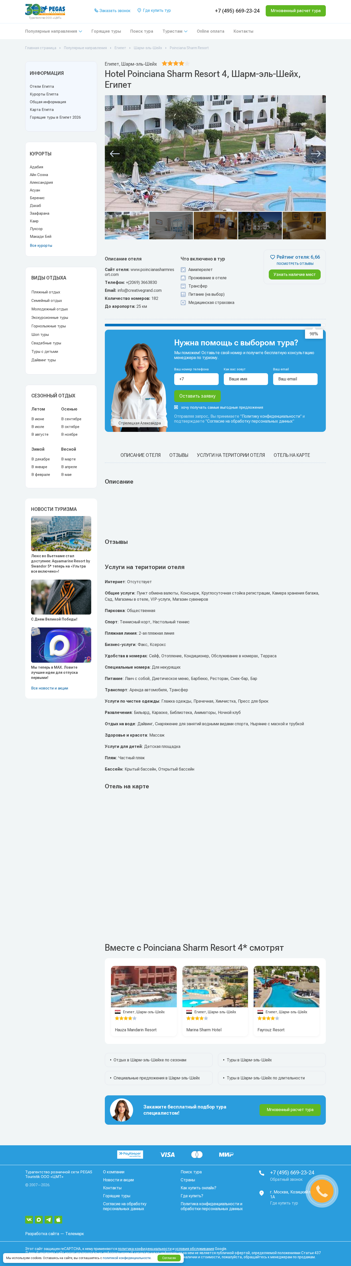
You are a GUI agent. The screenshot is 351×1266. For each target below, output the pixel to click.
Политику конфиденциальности (271, 416)
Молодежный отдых (49, 309)
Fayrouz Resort (270, 1029)
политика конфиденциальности (145, 1249)
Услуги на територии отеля (231, 455)
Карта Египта (42, 109)
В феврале (40, 474)
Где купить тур (156, 10)
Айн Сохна (39, 174)
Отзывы (178, 455)
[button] (115, 154)
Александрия (41, 182)
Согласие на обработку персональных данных (250, 421)
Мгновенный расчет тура (290, 1109)
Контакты (243, 31)
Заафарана (39, 213)
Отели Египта (42, 86)
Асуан (35, 190)
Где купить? (192, 1195)
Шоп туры (40, 334)
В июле (37, 426)
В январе (39, 467)
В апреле (69, 467)
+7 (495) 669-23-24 (237, 10)
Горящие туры (106, 31)
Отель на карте (292, 455)
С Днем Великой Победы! (54, 619)
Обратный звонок (286, 1179)
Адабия (36, 167)
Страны (188, 1179)
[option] (144, 986)
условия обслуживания (194, 1249)
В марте (68, 459)
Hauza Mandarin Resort (135, 1029)
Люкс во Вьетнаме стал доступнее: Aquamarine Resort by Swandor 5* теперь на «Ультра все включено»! (60, 563)
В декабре (40, 459)
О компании (113, 1171)
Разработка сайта (42, 1233)
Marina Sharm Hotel (203, 1029)
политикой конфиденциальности (127, 1258)
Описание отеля (141, 455)
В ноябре (69, 434)
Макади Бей (40, 236)
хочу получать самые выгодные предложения (222, 407)
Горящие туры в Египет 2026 (55, 117)
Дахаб (35, 205)
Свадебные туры (46, 343)
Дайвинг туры (43, 360)
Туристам (172, 31)
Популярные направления (51, 31)
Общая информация (48, 102)
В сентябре (71, 419)
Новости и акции (118, 1179)
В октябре (70, 426)
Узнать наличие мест (295, 274)
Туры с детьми (44, 351)
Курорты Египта (44, 94)
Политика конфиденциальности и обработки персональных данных (212, 1206)
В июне (37, 419)
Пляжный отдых (45, 292)
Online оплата (210, 31)
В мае (66, 474)
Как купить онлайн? (198, 1187)
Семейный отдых (46, 300)
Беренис (37, 198)
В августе (40, 434)
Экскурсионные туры (49, 317)
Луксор (36, 228)
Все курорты (41, 245)
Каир (34, 221)
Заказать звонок (114, 10)
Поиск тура (141, 31)
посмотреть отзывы (295, 264)
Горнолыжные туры (48, 326)
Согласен (169, 1258)
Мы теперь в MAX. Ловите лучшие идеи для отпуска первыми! (54, 672)
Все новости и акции (49, 688)
